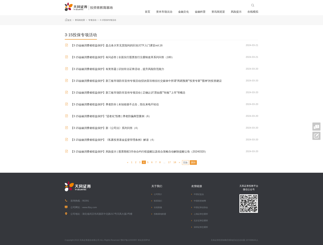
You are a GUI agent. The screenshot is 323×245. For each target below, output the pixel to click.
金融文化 (183, 11)
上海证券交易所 (201, 214)
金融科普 (200, 11)
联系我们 (158, 201)
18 (174, 162)
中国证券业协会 (201, 207)
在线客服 (158, 207)
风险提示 (236, 11)
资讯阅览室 (218, 11)
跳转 (193, 162)
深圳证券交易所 (201, 227)
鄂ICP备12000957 (128, 240)
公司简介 (158, 194)
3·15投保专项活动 (108, 20)
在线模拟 (252, 11)
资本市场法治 (164, 11)
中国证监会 (199, 194)
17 (169, 162)
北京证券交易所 (201, 220)
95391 (85, 200)
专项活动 (92, 20)
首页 (147, 11)
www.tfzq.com (89, 207)
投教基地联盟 (160, 214)
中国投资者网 (200, 201)
